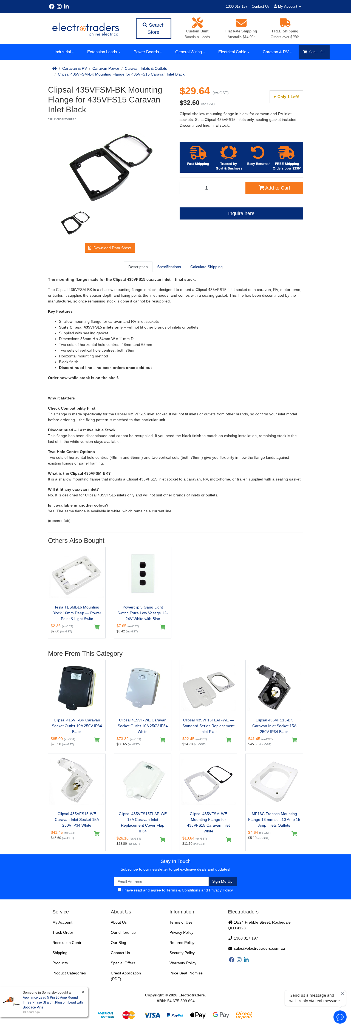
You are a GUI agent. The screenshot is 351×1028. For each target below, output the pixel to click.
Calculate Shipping (206, 267)
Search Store (156, 28)
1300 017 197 (236, 6)
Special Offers (123, 963)
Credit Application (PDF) (126, 976)
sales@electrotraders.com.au (259, 948)
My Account (62, 922)
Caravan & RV (276, 51)
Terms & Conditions (183, 890)
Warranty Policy (182, 963)
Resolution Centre (68, 942)
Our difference (123, 932)
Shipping (59, 953)
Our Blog (118, 942)
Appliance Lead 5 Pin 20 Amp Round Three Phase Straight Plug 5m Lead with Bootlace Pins (53, 1002)
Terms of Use (181, 922)
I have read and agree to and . (177, 890)
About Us (119, 922)
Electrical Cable (232, 51)
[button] (110, 248)
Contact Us (261, 6)
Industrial (63, 51)
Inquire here (241, 213)
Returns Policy (181, 942)
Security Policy (182, 953)
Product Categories (69, 973)
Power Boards (146, 51)
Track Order (62, 932)
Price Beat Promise (186, 973)
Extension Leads (102, 51)
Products (60, 963)
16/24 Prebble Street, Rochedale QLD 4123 (259, 925)
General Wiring (188, 51)
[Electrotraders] (85, 28)
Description (138, 267)
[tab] (138, 267)
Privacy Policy (221, 890)
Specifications (169, 267)
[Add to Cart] (97, 627)
